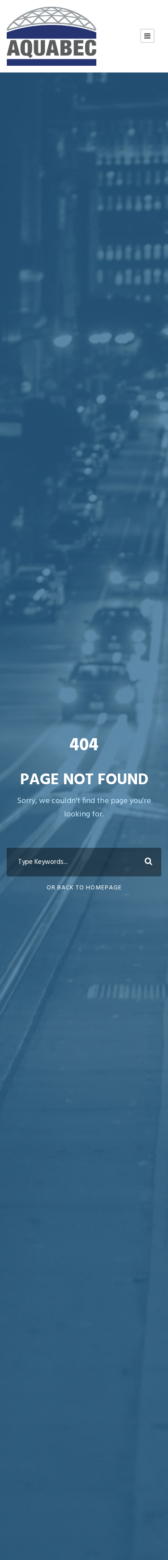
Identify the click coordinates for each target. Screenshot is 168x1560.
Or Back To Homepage (84, 888)
